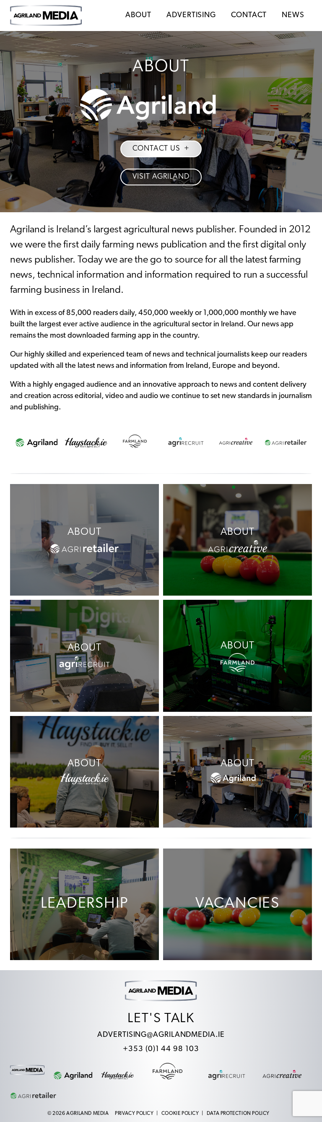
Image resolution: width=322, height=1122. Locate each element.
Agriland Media (87, 1113)
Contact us (156, 149)
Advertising (191, 15)
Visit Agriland (161, 177)
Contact (249, 15)
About (138, 15)
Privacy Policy (134, 1113)
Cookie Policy (180, 1113)
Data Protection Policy (238, 1113)
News (293, 15)
